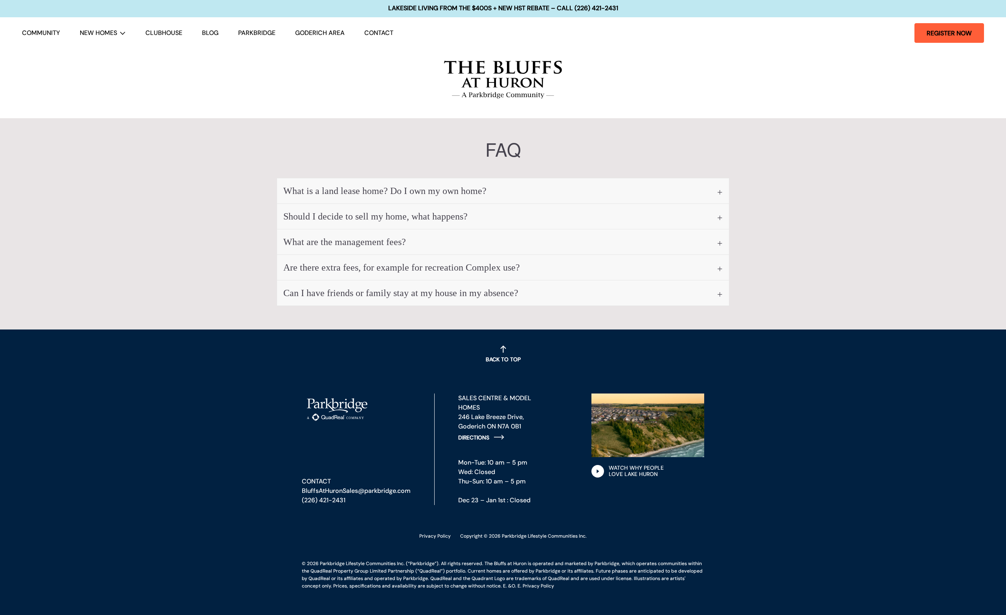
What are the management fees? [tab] (344, 242)
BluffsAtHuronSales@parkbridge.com (356, 491)
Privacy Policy (435, 536)
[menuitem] (41, 33)
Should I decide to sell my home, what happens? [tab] (375, 216)
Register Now (949, 33)
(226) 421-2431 (323, 500)
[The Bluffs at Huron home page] (503, 79)
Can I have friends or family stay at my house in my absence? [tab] (400, 293)
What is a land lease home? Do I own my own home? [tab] (384, 191)
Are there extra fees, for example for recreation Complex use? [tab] (401, 267)
